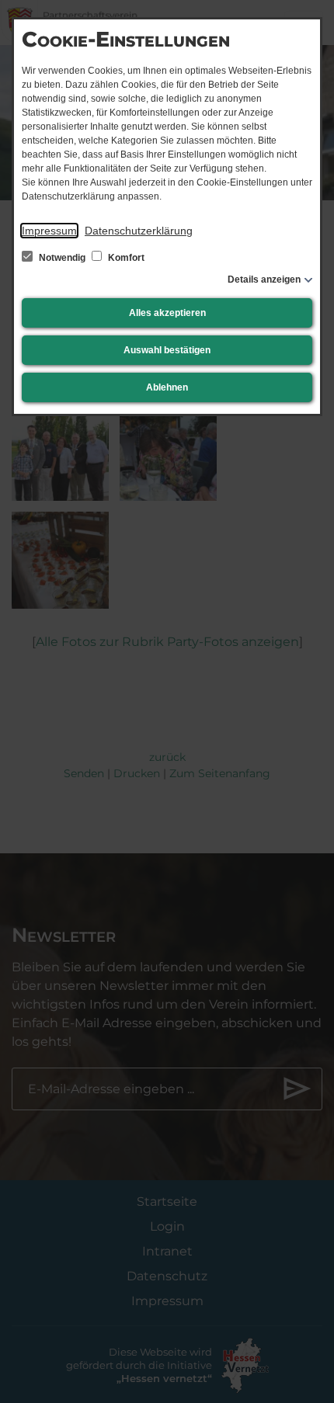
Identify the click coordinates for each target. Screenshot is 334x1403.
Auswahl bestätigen (167, 350)
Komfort (125, 257)
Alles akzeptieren (167, 312)
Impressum (49, 230)
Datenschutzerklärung (139, 230)
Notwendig (62, 257)
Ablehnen (167, 387)
